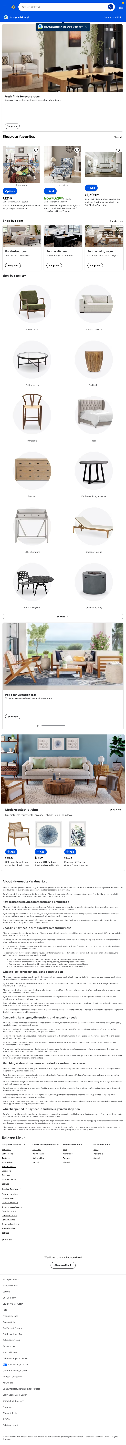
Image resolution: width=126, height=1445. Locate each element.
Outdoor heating (9, 1198)
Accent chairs (7, 1162)
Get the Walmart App (13, 1334)
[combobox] (66, 7)
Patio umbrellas (8, 1220)
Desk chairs (98, 1154)
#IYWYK (6, 1419)
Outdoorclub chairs (10, 1224)
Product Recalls (10, 1316)
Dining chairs (38, 1154)
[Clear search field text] (106, 7)
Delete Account (10, 1425)
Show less (7, 1239)
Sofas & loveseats (9, 1166)
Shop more (115, 809)
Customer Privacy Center (15, 1370)
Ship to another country (71, 26)
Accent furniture (9, 1179)
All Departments (11, 1279)
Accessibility (9, 1322)
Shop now (13, 265)
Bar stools (36, 1149)
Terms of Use (9, 1346)
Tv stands (6, 1158)
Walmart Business (11, 1413)
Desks (96, 1149)
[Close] (87, 26)
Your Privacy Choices (18, 1364)
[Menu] (5, 7)
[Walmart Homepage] (13, 7)
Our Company (9, 1297)
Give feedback (63, 1265)
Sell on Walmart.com (13, 1303)
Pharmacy (8, 1407)
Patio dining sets (9, 1211)
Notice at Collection (12, 1376)
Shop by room (116, 221)
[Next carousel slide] (78, 726)
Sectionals (6, 1171)
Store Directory (10, 1285)
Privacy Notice (10, 1352)
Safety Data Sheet (11, 1340)
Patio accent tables (10, 1194)
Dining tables (38, 1158)
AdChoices (8, 1382)
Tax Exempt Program (13, 1328)
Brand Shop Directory (13, 1401)
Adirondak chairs (9, 1228)
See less (61, 616)
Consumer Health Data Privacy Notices (21, 1388)
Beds (65, 1149)
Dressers (66, 1158)
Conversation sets (9, 1215)
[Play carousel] (38, 726)
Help (5, 1310)
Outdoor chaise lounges (12, 1207)
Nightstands (68, 1154)
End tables (6, 1149)
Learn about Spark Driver (15, 1394)
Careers (6, 1291)
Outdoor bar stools (10, 1203)
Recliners (6, 1175)
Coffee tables (7, 1154)
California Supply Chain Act (16, 1358)
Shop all (118, 137)
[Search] (110, 7)
